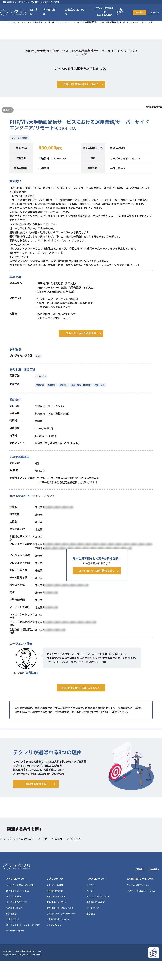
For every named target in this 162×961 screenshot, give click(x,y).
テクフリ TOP (9, 22)
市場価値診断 (12, 919)
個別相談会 (11, 913)
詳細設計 (63, 384)
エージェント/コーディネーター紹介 (23, 924)
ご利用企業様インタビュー (59, 919)
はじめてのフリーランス (17, 890)
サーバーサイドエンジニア (59, 22)
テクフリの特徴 (13, 896)
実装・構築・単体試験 (81, 384)
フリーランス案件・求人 (31, 22)
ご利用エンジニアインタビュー (61, 913)
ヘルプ (90, 890)
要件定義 (40, 384)
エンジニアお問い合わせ (98, 896)
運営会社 (91, 913)
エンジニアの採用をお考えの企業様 (104, 11)
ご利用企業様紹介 (55, 890)
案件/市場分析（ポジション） (60, 907)
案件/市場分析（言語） (57, 902)
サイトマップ (93, 907)
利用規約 (7, 951)
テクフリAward (54, 924)
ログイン (155, 12)
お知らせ (91, 885)
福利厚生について (14, 907)
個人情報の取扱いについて (28, 951)
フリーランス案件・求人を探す (20, 885)
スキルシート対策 (55, 885)
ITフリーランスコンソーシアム (141, 890)
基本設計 (52, 384)
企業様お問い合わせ (96, 902)
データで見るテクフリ (16, 902)
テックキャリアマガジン (138, 885)
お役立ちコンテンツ (56, 896)
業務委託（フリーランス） (54, 158)
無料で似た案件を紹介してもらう (81, 688)
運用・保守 (99, 384)
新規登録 (139, 12)
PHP (38, 356)
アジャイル (41, 376)
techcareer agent (15, 930)
